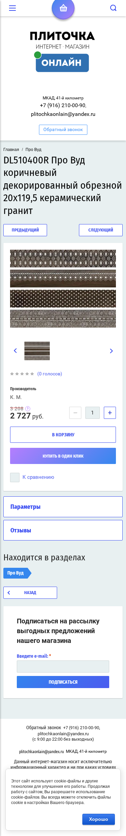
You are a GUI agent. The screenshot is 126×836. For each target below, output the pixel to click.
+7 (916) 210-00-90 (62, 105)
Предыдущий (25, 230)
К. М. (16, 397)
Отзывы (20, 531)
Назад (30, 593)
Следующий (100, 230)
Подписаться (63, 682)
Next (112, 351)
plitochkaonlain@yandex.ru (63, 114)
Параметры (25, 507)
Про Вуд (33, 149)
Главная (11, 149)
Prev (15, 351)
